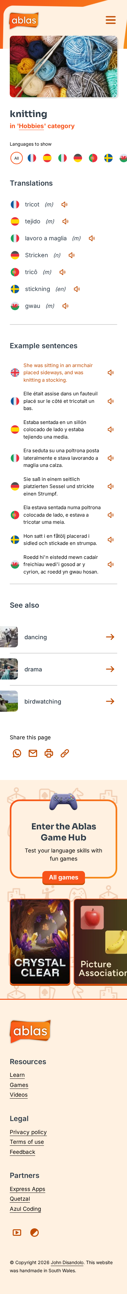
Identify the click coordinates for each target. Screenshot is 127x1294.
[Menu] (110, 20)
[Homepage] (23, 21)
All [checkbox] (16, 158)
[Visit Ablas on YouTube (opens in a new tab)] (17, 1232)
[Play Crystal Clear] (40, 941)
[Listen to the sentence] (110, 372)
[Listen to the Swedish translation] (76, 289)
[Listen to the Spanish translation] (65, 221)
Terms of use (27, 1142)
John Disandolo (67, 1262)
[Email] (33, 753)
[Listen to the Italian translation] (91, 238)
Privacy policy (28, 1132)
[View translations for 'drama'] (110, 669)
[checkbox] (32, 158)
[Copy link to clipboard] (65, 753)
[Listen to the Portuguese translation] (62, 272)
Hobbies (31, 126)
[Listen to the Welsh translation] (65, 306)
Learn (17, 1075)
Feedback (22, 1152)
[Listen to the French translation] (64, 204)
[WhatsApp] (17, 753)
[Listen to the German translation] (71, 255)
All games (63, 877)
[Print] (49, 753)
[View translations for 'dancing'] (110, 636)
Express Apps (27, 1189)
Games (19, 1085)
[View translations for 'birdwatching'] (110, 701)
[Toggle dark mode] (34, 1232)
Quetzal (20, 1198)
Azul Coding (25, 1209)
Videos (19, 1094)
